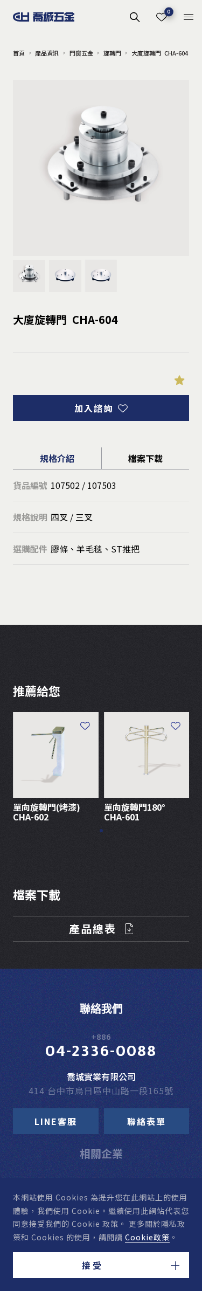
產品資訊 (47, 53)
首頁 (19, 53)
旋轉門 (112, 53)
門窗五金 (81, 53)
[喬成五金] (44, 17)
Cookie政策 (147, 1237)
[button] (101, 1265)
